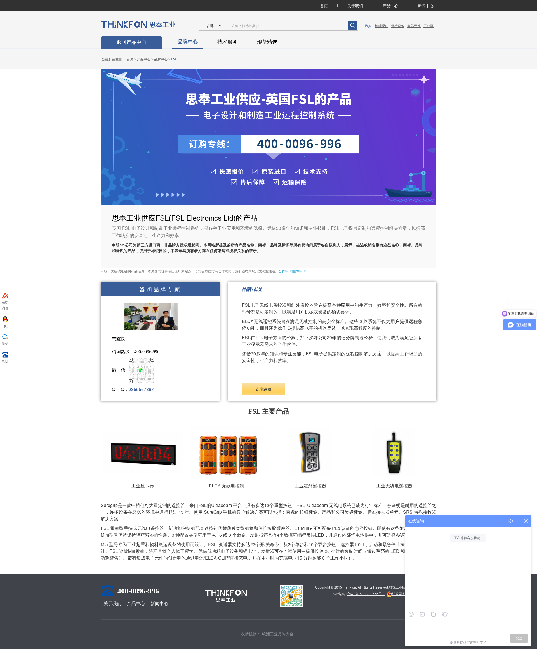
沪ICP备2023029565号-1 (366, 593)
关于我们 (355, 5)
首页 (324, 5)
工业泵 (428, 25)
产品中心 (390, 5)
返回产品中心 (131, 42)
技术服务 (227, 41)
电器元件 (414, 25)
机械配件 (381, 25)
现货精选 (267, 41)
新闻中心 (426, 5)
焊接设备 (397, 25)
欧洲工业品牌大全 (277, 633)
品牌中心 (188, 41)
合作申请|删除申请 (292, 271)
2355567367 (141, 389)
